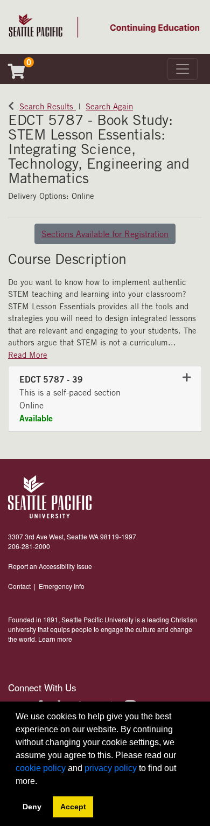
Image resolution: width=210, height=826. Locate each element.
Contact (19, 586)
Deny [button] (32, 806)
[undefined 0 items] (21, 74)
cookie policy (41, 768)
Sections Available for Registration (105, 233)
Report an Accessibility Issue (50, 566)
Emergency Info (62, 586)
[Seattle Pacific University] (50, 496)
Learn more (55, 638)
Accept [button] (73, 806)
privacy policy (111, 768)
